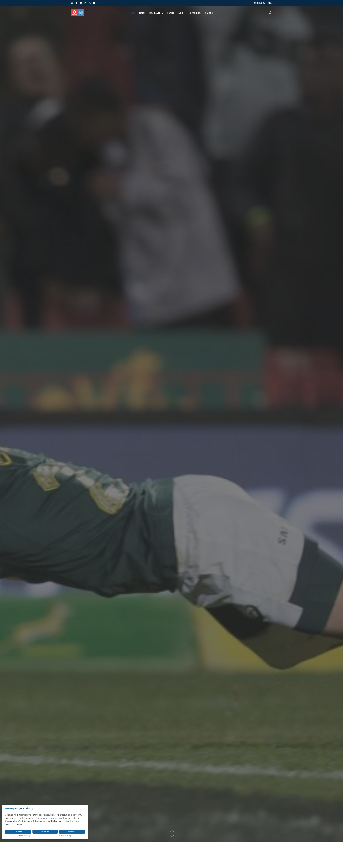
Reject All (45, 832)
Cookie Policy (65, 835)
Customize (18, 832)
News (171, 462)
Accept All (72, 832)
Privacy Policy (24, 835)
